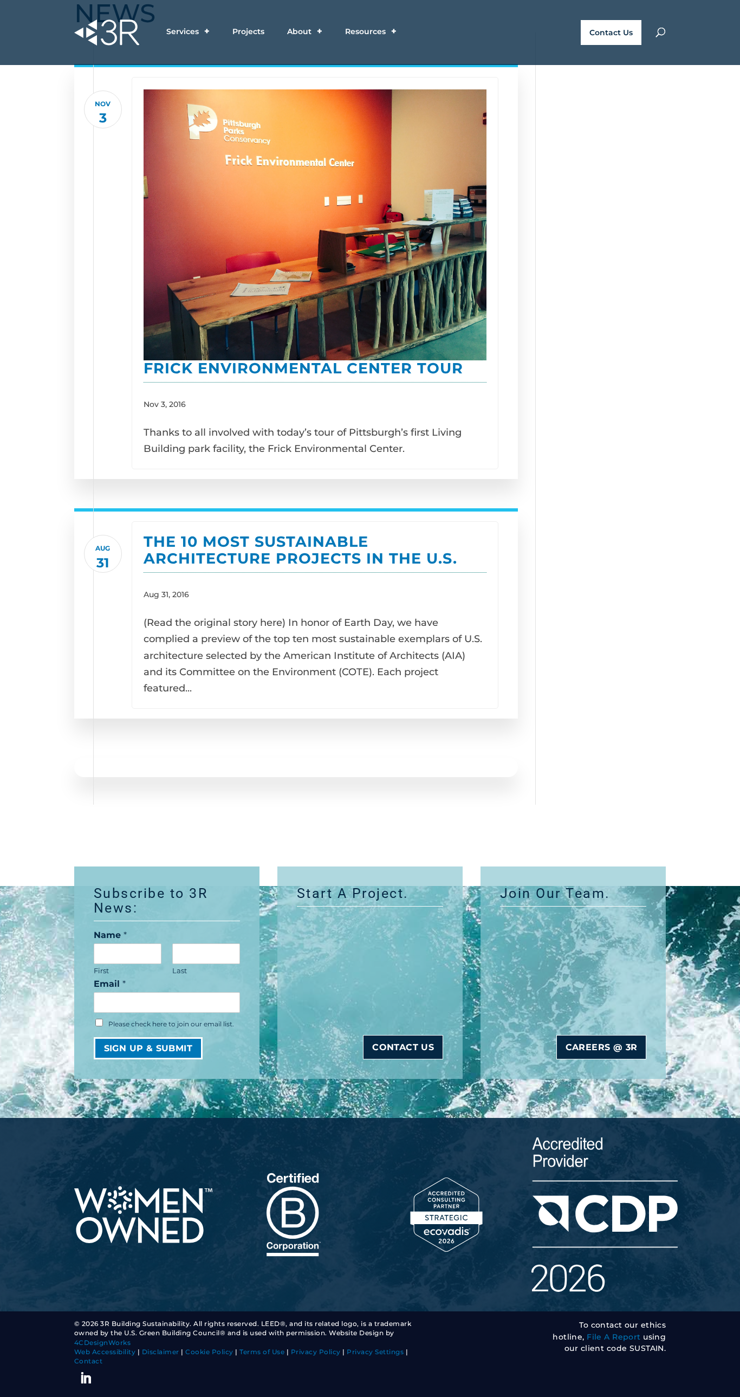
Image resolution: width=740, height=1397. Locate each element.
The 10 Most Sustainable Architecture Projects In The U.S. (300, 550)
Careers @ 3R (602, 1047)
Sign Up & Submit (148, 1048)
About (299, 32)
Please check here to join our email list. (171, 1024)
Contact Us (611, 32)
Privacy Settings (375, 1352)
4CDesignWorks (102, 1343)
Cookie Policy (209, 1352)
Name (110, 935)
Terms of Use (261, 1352)
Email (110, 984)
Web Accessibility (105, 1352)
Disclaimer (160, 1352)
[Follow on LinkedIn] (86, 1378)
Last (179, 970)
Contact (88, 1361)
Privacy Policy (316, 1352)
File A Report (614, 1337)
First (101, 970)
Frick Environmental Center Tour (303, 368)
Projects (248, 32)
